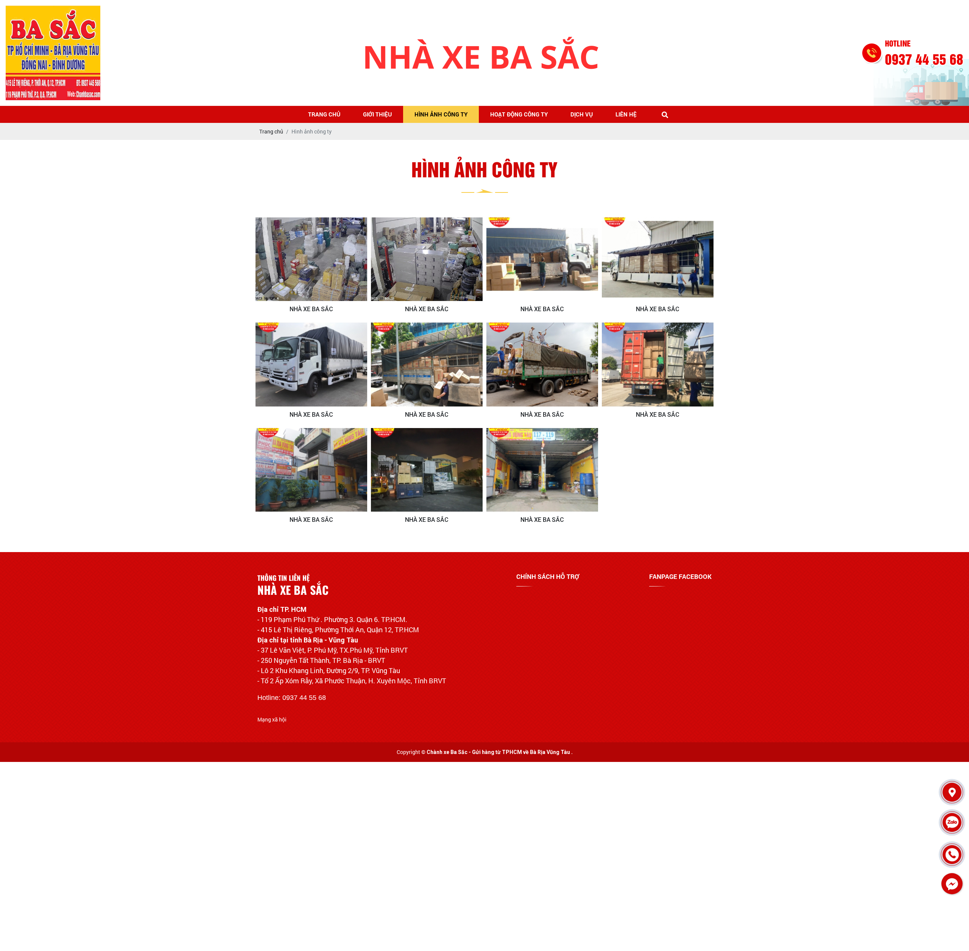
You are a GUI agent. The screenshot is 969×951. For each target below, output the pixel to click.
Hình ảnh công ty (440, 114)
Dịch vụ (581, 114)
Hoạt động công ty (519, 114)
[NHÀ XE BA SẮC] (311, 259)
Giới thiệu (377, 114)
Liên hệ (626, 114)
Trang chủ (324, 114)
